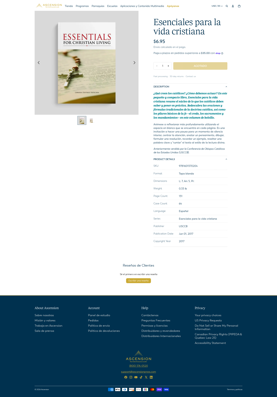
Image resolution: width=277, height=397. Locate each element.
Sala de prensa (44, 330)
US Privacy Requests (208, 320)
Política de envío (99, 325)
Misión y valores (45, 320)
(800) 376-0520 (138, 365)
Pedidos (93, 320)
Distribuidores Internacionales (161, 336)
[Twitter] (146, 377)
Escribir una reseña (138, 280)
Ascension (45, 389)
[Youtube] (136, 377)
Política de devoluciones (104, 330)
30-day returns (177, 76)
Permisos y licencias (154, 325)
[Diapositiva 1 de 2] (82, 120)
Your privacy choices (208, 315)
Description (161, 86)
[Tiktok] (141, 377)
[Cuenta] (233, 6)
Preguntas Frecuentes (155, 320)
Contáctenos (149, 315)
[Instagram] (131, 377)
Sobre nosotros (44, 315)
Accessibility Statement (210, 343)
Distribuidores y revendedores (160, 330)
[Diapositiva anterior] (38, 63)
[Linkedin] (151, 377)
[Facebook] (126, 377)
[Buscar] (227, 6)
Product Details (164, 159)
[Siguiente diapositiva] (135, 63)
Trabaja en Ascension (48, 325)
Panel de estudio (99, 315)
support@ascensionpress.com (138, 371)
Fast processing (161, 76)
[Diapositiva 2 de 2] (91, 120)
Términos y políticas (234, 389)
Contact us (191, 76)
